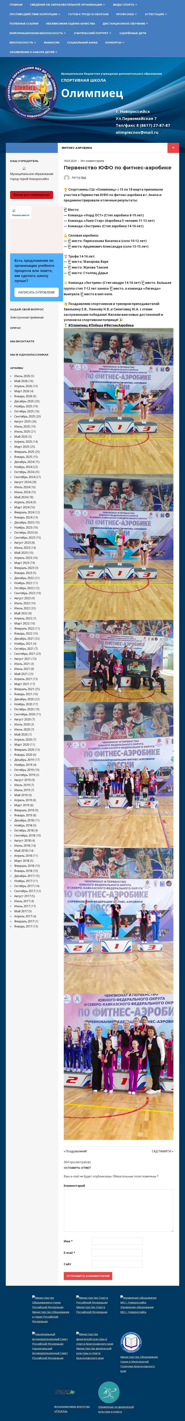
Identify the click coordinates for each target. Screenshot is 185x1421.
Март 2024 (21, 507)
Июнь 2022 (22, 608)
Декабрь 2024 (24, 462)
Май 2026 (21, 381)
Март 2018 (21, 861)
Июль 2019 (22, 785)
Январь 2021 (23, 694)
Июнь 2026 (22, 376)
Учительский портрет (91, 33)
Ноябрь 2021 (23, 644)
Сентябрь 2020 (24, 714)
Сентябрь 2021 (24, 654)
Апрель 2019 (23, 800)
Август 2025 (22, 421)
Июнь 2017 (22, 906)
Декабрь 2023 (24, 522)
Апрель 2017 (23, 916)
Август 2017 (22, 896)
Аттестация (154, 14)
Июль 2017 (22, 901)
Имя (68, 1241)
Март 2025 (21, 447)
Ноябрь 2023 (23, 527)
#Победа (96, 325)
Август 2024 (22, 482)
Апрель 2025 (23, 442)
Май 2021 (21, 674)
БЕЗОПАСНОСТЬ (21, 42)
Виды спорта (123, 4)
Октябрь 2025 (24, 411)
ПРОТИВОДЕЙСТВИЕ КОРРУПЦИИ (33, 14)
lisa (83, 177)
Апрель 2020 (23, 740)
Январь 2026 (23, 396)
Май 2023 (21, 553)
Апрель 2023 (23, 558)
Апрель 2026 (23, 386)
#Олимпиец (78, 325)
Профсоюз (125, 14)
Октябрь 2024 (24, 472)
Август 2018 (22, 841)
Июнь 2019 (22, 790)
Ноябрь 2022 (23, 583)
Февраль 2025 (24, 452)
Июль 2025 (22, 426)
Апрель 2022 (23, 618)
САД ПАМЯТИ (161, 1151)
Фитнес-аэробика (77, 147)
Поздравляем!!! (76, 1151)
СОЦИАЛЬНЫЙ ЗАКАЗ (82, 42)
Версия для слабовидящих (31, 194)
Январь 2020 (23, 755)
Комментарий (74, 1186)
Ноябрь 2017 (23, 881)
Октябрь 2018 (24, 830)
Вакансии (51, 42)
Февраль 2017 (24, 921)
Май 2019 (21, 795)
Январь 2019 (23, 815)
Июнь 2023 (22, 548)
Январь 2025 (23, 457)
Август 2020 (22, 719)
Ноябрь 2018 (23, 825)
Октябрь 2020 (24, 709)
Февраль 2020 (24, 750)
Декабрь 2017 (24, 876)
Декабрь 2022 (24, 578)
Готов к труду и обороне (88, 14)
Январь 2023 (23, 573)
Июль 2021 (22, 664)
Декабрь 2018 (24, 820)
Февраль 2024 (24, 512)
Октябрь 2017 (24, 886)
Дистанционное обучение (124, 23)
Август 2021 (22, 659)
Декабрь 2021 (24, 639)
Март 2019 (21, 805)
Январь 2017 (23, 926)
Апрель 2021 (23, 679)
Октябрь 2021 (24, 649)
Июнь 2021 (22, 669)
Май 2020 (21, 734)
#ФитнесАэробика (119, 325)
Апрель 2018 (23, 856)
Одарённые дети (132, 33)
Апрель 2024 (23, 502)
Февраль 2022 (24, 628)
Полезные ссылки (24, 23)
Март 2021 (21, 684)
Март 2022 (21, 623)
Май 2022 (21, 613)
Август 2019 (22, 780)
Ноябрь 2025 (23, 406)
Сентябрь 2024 (24, 477)
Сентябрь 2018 (24, 835)
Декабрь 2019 (24, 760)
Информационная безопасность (36, 33)
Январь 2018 (23, 871)
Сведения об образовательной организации (66, 4)
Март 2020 (21, 745)
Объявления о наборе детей (32, 52)
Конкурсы (113, 42)
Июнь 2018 (22, 846)
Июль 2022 (22, 603)
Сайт (67, 1264)
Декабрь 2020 (24, 699)
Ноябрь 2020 (23, 704)
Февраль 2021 (24, 689)
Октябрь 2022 (24, 588)
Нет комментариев (92, 160)
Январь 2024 (23, 517)
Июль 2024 (22, 487)
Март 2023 (21, 563)
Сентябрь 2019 (24, 775)
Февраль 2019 (24, 810)
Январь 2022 (23, 633)
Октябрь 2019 (24, 770)
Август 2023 (22, 543)
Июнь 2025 (22, 432)
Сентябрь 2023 (24, 538)
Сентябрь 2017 (24, 891)
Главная (16, 4)
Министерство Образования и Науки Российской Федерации (50, 1316)
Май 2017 (21, 911)
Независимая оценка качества (70, 23)
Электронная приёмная (27, 317)
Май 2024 (21, 497)
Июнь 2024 (22, 492)
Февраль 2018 (24, 866)
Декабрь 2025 (24, 401)
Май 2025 (21, 437)
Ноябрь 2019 (23, 765)
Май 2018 (21, 851)
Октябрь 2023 (24, 532)
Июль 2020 (22, 724)
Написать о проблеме (36, 292)
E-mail (69, 1253)
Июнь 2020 (22, 729)
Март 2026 (21, 391)
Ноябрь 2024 (23, 467)
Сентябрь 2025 (24, 416)
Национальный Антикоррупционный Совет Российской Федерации (50, 1353)
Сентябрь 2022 (24, 593)
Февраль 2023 (24, 568)
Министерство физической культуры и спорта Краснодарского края (93, 1353)
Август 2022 (22, 598)
